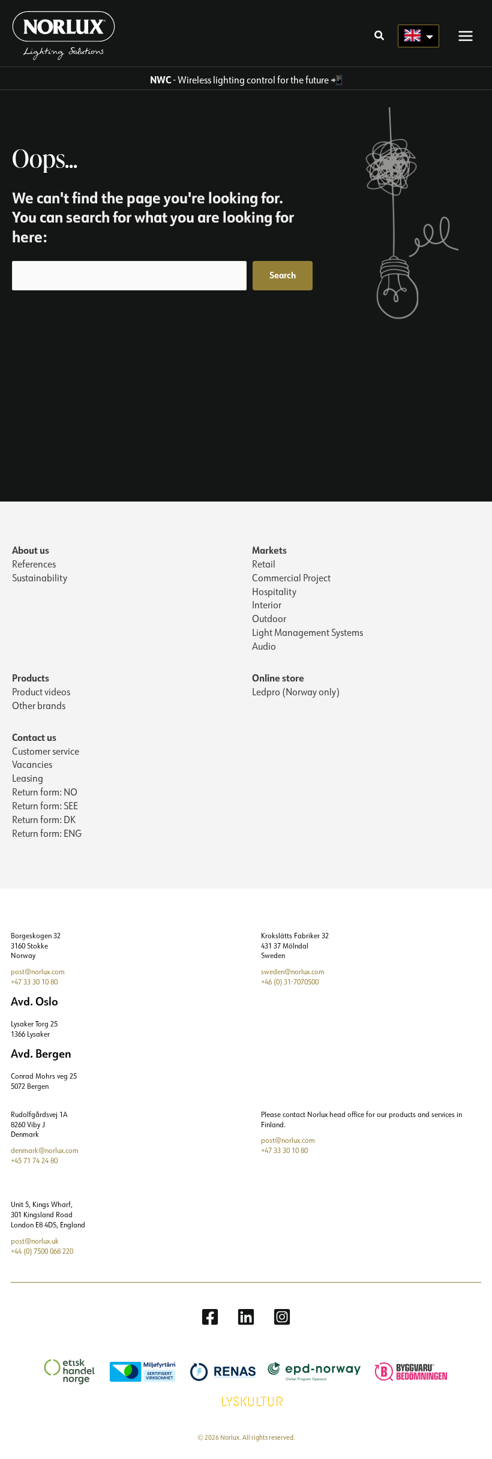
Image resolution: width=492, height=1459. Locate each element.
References (34, 564)
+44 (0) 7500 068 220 (42, 1251)
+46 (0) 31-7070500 (290, 981)
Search (282, 275)
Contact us (34, 737)
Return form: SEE (45, 806)
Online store (278, 677)
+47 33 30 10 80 (34, 981)
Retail (263, 564)
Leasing (27, 778)
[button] (379, 36)
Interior (266, 605)
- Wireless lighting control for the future (239, 80)
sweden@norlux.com (293, 971)
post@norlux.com (38, 971)
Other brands (38, 706)
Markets (269, 550)
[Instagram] (282, 1317)
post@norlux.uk (35, 1240)
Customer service (45, 751)
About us (30, 550)
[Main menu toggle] (465, 35)
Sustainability (39, 578)
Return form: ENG (47, 833)
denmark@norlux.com (45, 1150)
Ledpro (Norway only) (296, 692)
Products (30, 677)
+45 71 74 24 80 (34, 1160)
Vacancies (32, 764)
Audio (264, 646)
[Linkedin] (246, 1317)
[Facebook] (210, 1317)
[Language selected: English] (418, 36)
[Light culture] (246, 1400)
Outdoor (269, 619)
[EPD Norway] (308, 1370)
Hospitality (274, 592)
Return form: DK (44, 819)
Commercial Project (291, 578)
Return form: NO (44, 792)
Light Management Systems (307, 632)
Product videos (41, 692)
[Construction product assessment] (405, 1370)
